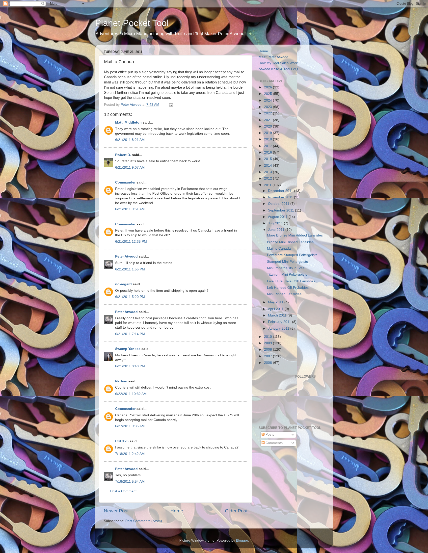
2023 (268, 107)
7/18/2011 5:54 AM (130, 481)
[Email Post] (170, 104)
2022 (268, 113)
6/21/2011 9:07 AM (130, 167)
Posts (269, 434)
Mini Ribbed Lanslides (284, 294)
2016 (268, 152)
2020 (268, 126)
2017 (268, 146)
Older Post (236, 510)
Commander (125, 182)
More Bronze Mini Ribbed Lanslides (295, 235)
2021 (268, 120)
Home (176, 510)
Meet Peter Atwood (273, 57)
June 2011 (276, 230)
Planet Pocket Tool (132, 23)
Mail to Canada (279, 248)
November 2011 (281, 197)
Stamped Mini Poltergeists (287, 261)
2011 (268, 185)
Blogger (242, 540)
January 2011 (279, 328)
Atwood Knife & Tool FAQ (278, 69)
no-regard (123, 284)
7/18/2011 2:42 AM (130, 454)
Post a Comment (123, 491)
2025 (268, 94)
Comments (274, 443)
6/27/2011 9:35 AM (130, 426)
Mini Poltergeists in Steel (286, 268)
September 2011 (281, 210)
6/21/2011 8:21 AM (130, 140)
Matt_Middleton (128, 122)
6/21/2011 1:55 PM (130, 269)
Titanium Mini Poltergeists (287, 274)
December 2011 (281, 191)
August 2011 (278, 217)
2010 (268, 337)
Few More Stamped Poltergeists (292, 255)
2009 (268, 343)
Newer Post (116, 510)
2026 (268, 87)
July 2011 (276, 223)
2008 (268, 349)
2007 (268, 356)
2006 (268, 363)
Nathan (121, 381)
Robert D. (123, 155)
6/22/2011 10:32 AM (131, 394)
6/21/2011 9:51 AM (130, 209)
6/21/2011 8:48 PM (130, 366)
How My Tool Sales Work (278, 63)
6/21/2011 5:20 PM (130, 297)
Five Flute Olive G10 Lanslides (291, 281)
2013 (268, 172)
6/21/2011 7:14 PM (130, 334)
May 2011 (276, 302)
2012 (268, 178)
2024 (268, 100)
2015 (268, 159)
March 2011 (278, 315)
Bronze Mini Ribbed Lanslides (290, 242)
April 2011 (276, 309)
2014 (268, 165)
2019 (268, 133)
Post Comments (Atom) (143, 521)
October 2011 (279, 204)
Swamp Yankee (127, 349)
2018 (268, 139)
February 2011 (280, 322)
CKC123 (122, 441)
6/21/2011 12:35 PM (131, 241)
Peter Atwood (126, 256)
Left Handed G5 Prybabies (288, 288)
